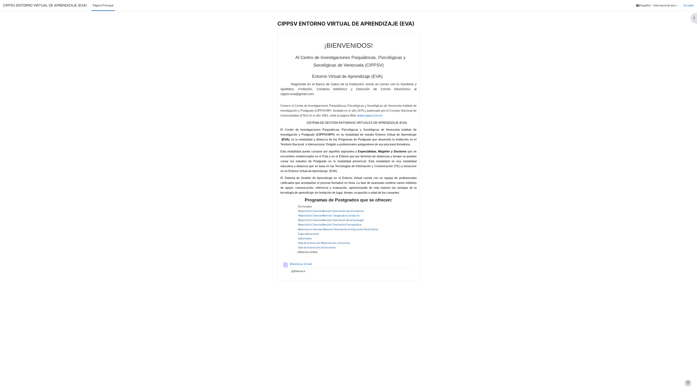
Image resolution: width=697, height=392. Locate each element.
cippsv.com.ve (373, 115)
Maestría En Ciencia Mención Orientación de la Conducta (331, 211)
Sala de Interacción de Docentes (317, 247)
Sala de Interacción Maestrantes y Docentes (324, 243)
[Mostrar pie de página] (688, 383)
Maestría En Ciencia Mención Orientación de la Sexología (331, 220)
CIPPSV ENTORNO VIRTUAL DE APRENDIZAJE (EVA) (45, 5)
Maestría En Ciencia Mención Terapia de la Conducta (328, 215)
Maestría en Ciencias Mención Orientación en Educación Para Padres (338, 229)
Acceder (688, 5)
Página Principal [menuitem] (103, 5)
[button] (657, 5)
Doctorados (305, 206)
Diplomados (305, 238)
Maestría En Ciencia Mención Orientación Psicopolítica (329, 224)
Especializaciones (308, 233)
